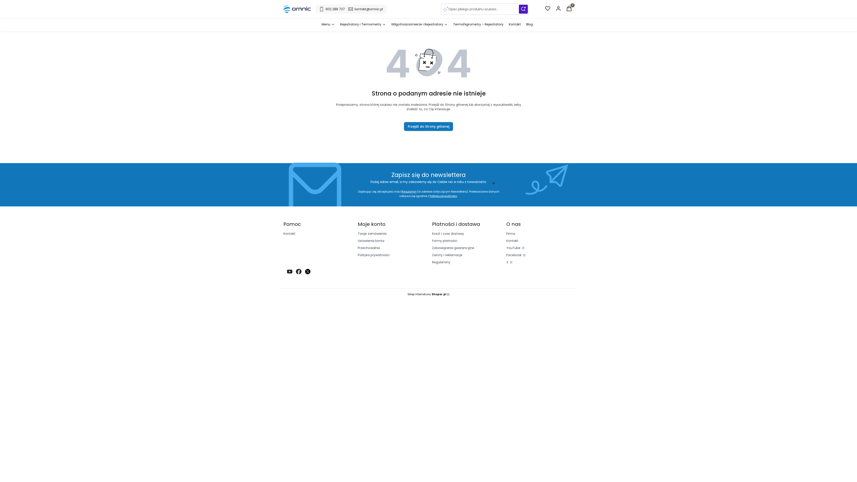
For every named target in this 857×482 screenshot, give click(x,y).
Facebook (514, 255)
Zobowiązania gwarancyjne (453, 248)
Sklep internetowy (427, 294)
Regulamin (409, 191)
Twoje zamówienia (372, 233)
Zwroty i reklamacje (447, 255)
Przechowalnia (369, 248)
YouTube (513, 248)
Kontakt (289, 233)
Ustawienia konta (371, 241)
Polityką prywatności (443, 196)
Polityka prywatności (373, 255)
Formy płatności (444, 241)
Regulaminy (441, 262)
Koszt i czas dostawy (448, 233)
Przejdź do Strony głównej (428, 126)
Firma (510, 233)
